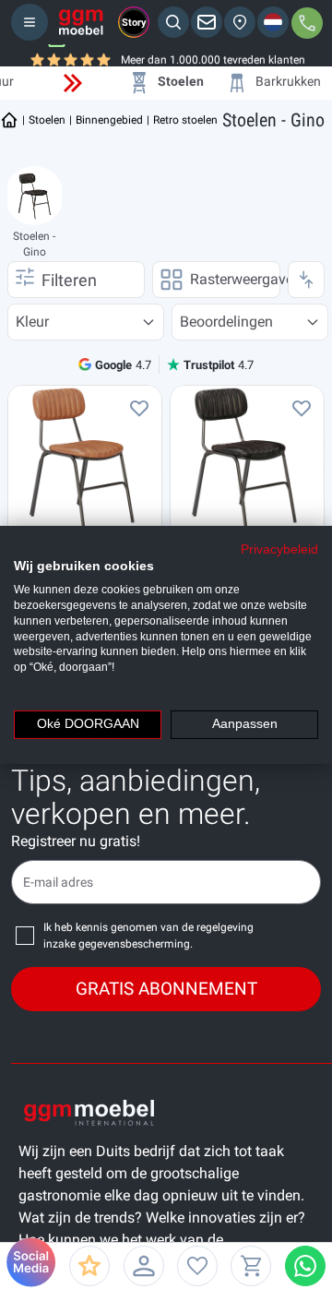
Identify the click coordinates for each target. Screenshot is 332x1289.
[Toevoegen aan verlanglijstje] (139, 407)
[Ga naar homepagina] (9, 120)
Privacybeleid (279, 548)
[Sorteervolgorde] (306, 279)
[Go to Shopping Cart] (251, 1266)
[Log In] (144, 1266)
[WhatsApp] (305, 1266)
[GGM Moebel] (81, 22)
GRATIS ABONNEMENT (166, 988)
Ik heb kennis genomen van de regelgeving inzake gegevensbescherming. (148, 935)
